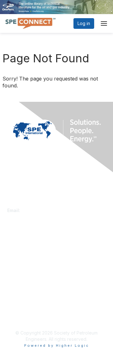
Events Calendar (24, 264)
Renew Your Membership (33, 251)
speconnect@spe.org (44, 210)
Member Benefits (25, 257)
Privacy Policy (21, 311)
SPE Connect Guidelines (32, 317)
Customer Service (25, 204)
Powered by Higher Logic (56, 345)
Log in (84, 23)
